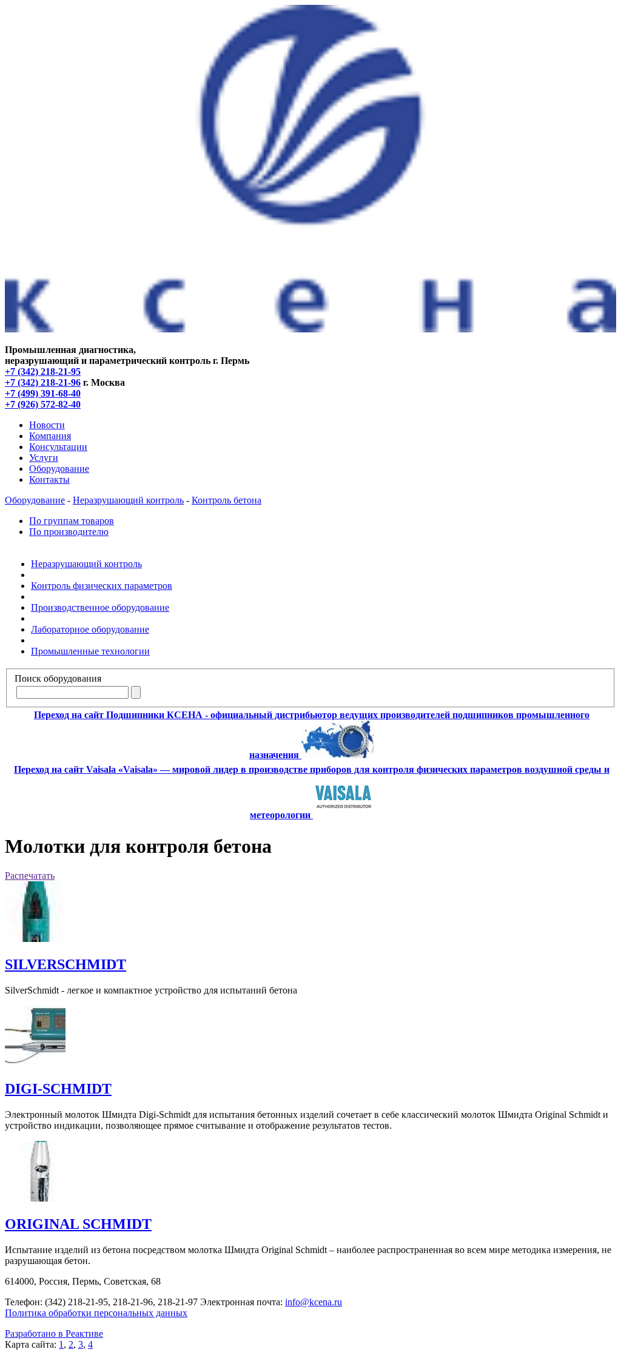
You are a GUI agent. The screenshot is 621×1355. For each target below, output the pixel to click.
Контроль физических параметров (101, 585)
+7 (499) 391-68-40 (43, 393)
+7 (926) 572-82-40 (43, 404)
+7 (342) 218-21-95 (43, 371)
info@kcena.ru (313, 1302)
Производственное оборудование (100, 607)
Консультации (58, 447)
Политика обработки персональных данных (96, 1313)
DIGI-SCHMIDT (58, 1089)
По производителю (69, 531)
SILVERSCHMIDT (65, 964)
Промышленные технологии (90, 651)
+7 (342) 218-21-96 (43, 382)
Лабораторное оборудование (90, 629)
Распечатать (30, 875)
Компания (50, 436)
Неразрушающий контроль (128, 500)
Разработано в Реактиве (54, 1333)
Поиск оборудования (58, 678)
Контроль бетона (226, 500)
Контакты (49, 479)
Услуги (43, 457)
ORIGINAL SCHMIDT (78, 1224)
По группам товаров (71, 521)
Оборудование (59, 468)
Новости (47, 425)
